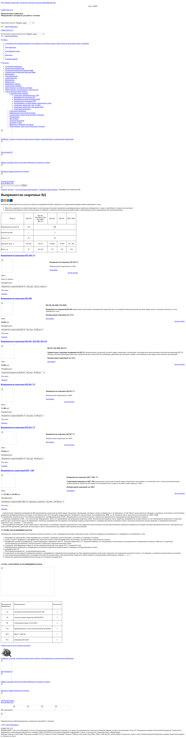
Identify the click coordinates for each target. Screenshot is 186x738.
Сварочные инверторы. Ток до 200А (27, 105)
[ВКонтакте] (2, 200)
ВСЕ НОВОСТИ (7, 183)
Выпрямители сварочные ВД (24, 97)
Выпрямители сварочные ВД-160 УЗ (18, 255)
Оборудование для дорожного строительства (21, 90)
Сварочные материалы (22, 109)
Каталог (6, 63)
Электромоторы (11, 78)
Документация (10, 47)
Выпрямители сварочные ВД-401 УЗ (18, 384)
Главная (4, 189)
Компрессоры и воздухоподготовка (22, 113)
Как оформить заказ (12, 51)
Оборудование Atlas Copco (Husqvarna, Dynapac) (27, 126)
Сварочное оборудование (18, 93)
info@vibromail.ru (11, 27)
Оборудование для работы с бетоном (18, 88)
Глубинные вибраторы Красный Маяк (19, 70)
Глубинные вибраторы (13, 66)
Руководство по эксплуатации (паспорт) (15, 645)
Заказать (4, 294)
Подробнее (54, 270)
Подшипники (14, 117)
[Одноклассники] (5, 200)
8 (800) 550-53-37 (7, 10)
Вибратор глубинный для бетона (21, 124)
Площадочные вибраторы (14, 68)
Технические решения (13, 86)
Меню (5, 40)
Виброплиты (10, 80)
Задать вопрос (73, 273)
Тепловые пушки (15, 122)
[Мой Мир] (8, 200)
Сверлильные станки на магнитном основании (26, 115)
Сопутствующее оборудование (16, 91)
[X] (11, 200)
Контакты (8, 55)
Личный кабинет (11, 59)
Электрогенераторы (16, 120)
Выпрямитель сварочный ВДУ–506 (17, 470)
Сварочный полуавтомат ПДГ (25, 101)
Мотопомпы (14, 119)
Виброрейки (9, 74)
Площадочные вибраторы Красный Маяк (20, 72)
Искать (24, 185)
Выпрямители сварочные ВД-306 (16, 298)
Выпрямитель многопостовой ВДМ (27, 99)
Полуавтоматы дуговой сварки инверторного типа (32, 103)
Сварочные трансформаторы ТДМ (26, 95)
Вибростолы (9, 82)
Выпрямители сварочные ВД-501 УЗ (18, 427)
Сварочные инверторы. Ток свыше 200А (29, 107)
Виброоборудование (12, 84)
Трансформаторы (11, 76)
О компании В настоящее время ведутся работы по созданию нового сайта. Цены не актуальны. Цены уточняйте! (47, 43)
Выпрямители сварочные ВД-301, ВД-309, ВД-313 (24, 341)
